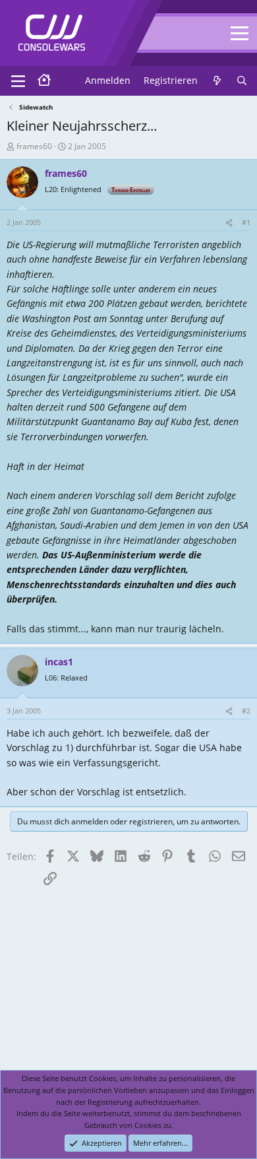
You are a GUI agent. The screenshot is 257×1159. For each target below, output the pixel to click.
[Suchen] (241, 80)
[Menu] (18, 81)
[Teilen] (229, 222)
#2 (246, 710)
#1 (246, 222)
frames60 (34, 146)
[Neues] (216, 80)
